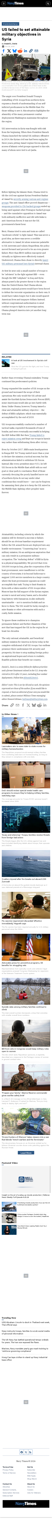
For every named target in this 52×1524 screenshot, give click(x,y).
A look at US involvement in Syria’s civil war (29, 361)
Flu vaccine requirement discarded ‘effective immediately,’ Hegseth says (22, 922)
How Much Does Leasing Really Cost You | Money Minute (32, 1227)
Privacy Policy (8, 1470)
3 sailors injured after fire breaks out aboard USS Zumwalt (24, 880)
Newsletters (31, 1472)
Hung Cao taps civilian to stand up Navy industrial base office (24, 1358)
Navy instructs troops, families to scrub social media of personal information (26, 1332)
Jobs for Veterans (34, 1492)
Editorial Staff (8, 1495)
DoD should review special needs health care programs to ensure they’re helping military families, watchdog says (25, 793)
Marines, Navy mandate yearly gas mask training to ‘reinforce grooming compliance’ (25, 1350)
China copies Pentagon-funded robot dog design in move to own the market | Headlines (33, 1215)
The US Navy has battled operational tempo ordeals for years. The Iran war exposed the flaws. (25, 1341)
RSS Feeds (31, 1475)
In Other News (9, 714)
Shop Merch (32, 1478)
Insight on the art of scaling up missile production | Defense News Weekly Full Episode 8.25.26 (25, 1196)
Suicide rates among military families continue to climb (24, 1008)
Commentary (10, 23)
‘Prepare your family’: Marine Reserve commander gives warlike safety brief (24, 1094)
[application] (26, 1179)
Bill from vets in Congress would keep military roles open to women (25, 1050)
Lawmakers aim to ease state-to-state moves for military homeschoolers (24, 747)
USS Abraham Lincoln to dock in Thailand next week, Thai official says (26, 1323)
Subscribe (31, 1470)
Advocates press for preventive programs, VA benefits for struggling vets (22, 964)
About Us (31, 1486)
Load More (26, 1152)
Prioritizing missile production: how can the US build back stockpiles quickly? (33, 1204)
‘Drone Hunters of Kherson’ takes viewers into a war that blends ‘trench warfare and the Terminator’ (25, 1138)
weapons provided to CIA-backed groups (21, 206)
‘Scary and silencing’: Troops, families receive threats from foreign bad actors (26, 836)
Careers (30, 1489)
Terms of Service (9, 1472)
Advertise (6, 1486)
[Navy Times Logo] (15, 3)
